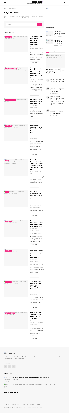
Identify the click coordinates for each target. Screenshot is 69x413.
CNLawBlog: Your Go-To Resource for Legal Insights (53, 71)
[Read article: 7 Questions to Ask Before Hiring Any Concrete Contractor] (16, 44)
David (33, 171)
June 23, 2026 (34, 294)
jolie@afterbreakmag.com (36, 48)
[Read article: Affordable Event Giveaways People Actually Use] (16, 106)
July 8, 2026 (33, 81)
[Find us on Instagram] (13, 366)
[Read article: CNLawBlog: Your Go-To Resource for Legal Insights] (55, 60)
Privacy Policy (15, 404)
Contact (39, 404)
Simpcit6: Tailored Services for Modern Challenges (57, 89)
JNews (9, 407)
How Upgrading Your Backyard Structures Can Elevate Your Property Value (36, 72)
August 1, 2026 (34, 50)
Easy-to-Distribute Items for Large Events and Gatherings (36, 223)
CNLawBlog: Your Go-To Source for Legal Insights (57, 81)
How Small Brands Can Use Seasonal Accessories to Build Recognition (36, 254)
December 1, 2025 (58, 45)
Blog (7, 160)
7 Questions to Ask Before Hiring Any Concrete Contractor (36, 40)
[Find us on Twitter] (9, 366)
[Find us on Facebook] (5, 366)
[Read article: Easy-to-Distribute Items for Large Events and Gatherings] (16, 228)
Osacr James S (35, 105)
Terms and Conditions (28, 404)
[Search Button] (64, 2)
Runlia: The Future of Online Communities (59, 33)
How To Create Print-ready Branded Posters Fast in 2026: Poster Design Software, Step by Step (57, 101)
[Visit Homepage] (34, 2)
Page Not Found (12, 8)
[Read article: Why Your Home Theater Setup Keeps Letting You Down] (16, 320)
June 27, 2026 (34, 138)
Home (5, 8)
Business (8, 37)
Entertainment (10, 313)
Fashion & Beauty (11, 100)
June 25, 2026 (38, 171)
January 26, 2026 (58, 36)
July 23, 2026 (34, 107)
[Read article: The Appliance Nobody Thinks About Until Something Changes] (16, 288)
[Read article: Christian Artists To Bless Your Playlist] (49, 41)
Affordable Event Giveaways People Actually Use (36, 101)
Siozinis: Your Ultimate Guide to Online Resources (56, 111)
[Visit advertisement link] (55, 15)
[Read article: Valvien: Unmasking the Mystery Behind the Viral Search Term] (16, 198)
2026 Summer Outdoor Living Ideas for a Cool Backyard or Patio (36, 129)
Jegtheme (39, 407)
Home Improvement (11, 68)
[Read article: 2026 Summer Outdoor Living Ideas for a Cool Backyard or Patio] (16, 132)
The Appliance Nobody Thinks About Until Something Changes (35, 285)
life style (8, 221)
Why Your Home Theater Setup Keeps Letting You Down (35, 315)
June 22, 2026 (34, 324)
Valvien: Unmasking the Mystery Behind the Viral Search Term (36, 195)
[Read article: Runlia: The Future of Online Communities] (49, 33)
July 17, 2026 (34, 230)
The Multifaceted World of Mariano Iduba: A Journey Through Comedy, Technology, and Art (36, 164)
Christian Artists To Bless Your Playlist (59, 41)
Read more (35, 62)
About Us (6, 404)
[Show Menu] (5, 2)
